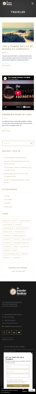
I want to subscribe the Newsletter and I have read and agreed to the (17, 381)
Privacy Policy (20, 383)
